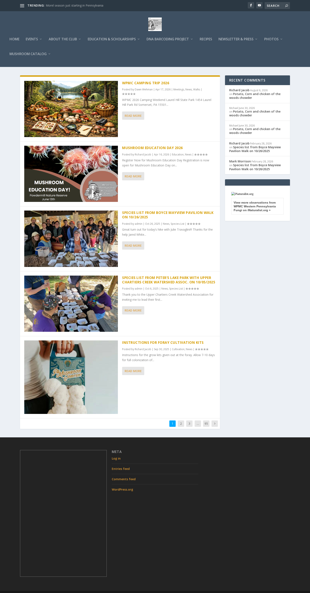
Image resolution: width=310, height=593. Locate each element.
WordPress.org (122, 489)
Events (32, 39)
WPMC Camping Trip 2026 (145, 83)
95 (206, 424)
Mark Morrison (240, 161)
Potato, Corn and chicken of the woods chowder (254, 96)
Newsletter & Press (235, 39)
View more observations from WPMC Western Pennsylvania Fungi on (255, 206)
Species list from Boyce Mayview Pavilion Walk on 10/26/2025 (168, 214)
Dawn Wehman (144, 89)
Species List (177, 224)
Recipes (206, 39)
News (188, 89)
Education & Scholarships (112, 39)
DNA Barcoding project (168, 39)
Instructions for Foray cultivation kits (163, 342)
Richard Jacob (143, 154)
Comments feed (124, 479)
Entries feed (121, 469)
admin (138, 224)
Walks (196, 89)
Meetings (178, 89)
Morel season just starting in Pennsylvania (74, 5)
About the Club (63, 39)
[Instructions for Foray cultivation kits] (71, 377)
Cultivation (178, 349)
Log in (116, 458)
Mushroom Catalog (28, 54)
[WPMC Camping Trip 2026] (71, 109)
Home (14, 39)
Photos (271, 39)
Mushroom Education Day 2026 (152, 148)
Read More (133, 116)
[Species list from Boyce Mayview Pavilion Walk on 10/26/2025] (71, 239)
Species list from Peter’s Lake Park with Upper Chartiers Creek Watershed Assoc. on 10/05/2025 (168, 279)
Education (178, 154)
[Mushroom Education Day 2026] (71, 174)
